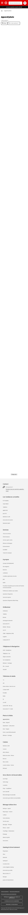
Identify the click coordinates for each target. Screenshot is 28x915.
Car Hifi (4, 702)
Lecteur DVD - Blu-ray (7, 705)
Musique (5, 876)
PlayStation (5, 851)
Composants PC (6, 639)
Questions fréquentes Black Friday (10, 600)
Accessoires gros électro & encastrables (12, 798)
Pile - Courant (6, 666)
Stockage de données (8, 620)
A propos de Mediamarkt (8, 563)
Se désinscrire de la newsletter (12, 900)
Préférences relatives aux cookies (10, 590)
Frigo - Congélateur (7, 788)
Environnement (6, 546)
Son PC (4, 630)
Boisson (4, 758)
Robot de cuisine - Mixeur (8, 755)
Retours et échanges (7, 543)
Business (5, 569)
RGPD (4, 582)
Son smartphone (6, 660)
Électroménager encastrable (9, 794)
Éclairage (5, 834)
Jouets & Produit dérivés (8, 880)
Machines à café (6, 516)
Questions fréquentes (8, 594)
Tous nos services (7, 533)
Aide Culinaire (6, 752)
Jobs (4, 579)
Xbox (4, 854)
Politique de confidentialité (14, 891)
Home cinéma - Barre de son (9, 686)
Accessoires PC (6, 623)
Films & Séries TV (6, 873)
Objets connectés (7, 656)
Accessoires (5, 840)
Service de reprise (7, 597)
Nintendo (5, 857)
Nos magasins (6, 566)
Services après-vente (7, 540)
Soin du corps (6, 821)
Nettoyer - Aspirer (7, 808)
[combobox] (15, 3)
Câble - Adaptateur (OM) (8, 633)
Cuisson (4, 749)
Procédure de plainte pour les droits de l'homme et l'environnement (13, 586)
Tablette (5, 614)
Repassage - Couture (7, 811)
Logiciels (5, 636)
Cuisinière (5, 785)
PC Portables (6, 500)
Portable (5, 692)
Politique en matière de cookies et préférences (12, 897)
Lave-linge (5, 778)
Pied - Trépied (6, 729)
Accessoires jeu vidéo (7, 870)
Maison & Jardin (6, 837)
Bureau (4, 617)
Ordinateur (5, 611)
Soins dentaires (6, 818)
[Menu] (2, 3)
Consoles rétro (6, 864)
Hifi (3, 683)
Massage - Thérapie (7, 824)
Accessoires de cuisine (8, 520)
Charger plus (14, 474)
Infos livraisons (6, 536)
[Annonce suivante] (25, 7)
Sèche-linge (5, 782)
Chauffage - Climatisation (8, 831)
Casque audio (6, 689)
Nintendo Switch (6, 523)
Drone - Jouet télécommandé (9, 732)
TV (3, 680)
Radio (4, 696)
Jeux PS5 (5, 513)
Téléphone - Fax (6, 653)
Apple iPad (5, 510)
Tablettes (5, 507)
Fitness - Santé (6, 827)
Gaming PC (5, 860)
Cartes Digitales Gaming (8, 867)
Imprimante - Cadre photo (8, 725)
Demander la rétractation (12, 904)
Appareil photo (6, 719)
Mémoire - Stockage (7, 663)
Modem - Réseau (6, 627)
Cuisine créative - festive (8, 765)
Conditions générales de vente (10, 576)
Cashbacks (5, 573)
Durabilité (5, 549)
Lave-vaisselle (6, 791)
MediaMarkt (10, 907)
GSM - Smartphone (7, 650)
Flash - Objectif (6, 722)
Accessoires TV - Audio (8, 709)
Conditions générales (5, 891)
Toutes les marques (7, 553)
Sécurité (5, 669)
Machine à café (6, 745)
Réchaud (5, 768)
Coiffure (4, 815)
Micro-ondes (5, 762)
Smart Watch (5, 503)
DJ (3, 699)
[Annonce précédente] (2, 7)
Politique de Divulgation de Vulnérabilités (8, 894)
